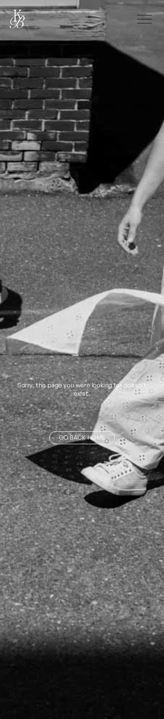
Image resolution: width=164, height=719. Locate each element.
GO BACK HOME (82, 437)
